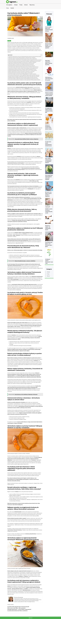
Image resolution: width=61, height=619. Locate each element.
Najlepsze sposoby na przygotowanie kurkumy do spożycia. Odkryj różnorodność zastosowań (23, 77)
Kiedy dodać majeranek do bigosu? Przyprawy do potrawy (48, 62)
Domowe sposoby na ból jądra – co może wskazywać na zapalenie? (49, 45)
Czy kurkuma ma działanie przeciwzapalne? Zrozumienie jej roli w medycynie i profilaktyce (22, 62)
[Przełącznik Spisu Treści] (41, 55)
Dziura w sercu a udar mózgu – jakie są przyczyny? (16, 608)
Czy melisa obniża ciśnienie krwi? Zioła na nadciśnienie (17, 610)
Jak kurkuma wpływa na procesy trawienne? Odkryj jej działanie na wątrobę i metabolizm (22, 73)
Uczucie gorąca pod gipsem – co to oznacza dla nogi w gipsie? (48, 244)
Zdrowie (48, 275)
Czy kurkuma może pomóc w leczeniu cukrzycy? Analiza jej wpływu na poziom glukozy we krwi (23, 68)
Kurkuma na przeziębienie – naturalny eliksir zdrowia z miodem (48, 127)
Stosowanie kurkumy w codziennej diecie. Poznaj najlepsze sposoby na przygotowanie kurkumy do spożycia (25, 59)
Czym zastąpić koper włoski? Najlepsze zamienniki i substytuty (49, 177)
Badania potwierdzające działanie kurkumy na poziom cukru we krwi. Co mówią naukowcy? (23, 70)
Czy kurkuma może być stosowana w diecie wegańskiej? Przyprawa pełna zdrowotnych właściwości (24, 75)
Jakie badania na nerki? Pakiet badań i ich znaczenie (49, 78)
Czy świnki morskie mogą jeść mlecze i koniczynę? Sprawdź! (18, 606)
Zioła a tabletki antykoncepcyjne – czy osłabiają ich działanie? (48, 160)
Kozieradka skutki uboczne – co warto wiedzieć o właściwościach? (19, 609)
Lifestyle (48, 271)
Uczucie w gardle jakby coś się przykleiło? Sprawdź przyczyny (49, 29)
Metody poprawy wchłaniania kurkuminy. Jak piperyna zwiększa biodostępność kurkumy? (22, 69)
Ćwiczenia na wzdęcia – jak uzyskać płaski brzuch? (48, 227)
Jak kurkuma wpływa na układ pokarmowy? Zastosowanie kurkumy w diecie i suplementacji (23, 58)
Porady (9, 40)
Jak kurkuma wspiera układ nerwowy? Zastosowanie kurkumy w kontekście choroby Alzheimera (23, 66)
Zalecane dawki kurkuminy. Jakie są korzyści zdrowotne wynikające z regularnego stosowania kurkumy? (25, 61)
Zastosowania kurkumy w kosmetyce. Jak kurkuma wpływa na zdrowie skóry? (21, 72)
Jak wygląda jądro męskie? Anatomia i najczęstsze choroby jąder (49, 110)
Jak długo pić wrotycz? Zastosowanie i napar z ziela (49, 261)
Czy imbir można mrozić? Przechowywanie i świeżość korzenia (48, 143)
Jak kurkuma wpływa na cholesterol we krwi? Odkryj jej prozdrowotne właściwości (21, 64)
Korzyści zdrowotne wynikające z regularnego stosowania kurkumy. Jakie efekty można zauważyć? (24, 76)
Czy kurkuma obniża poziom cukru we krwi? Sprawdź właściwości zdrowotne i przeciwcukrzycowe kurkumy (25, 56)
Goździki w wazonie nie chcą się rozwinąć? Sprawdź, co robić (48, 210)
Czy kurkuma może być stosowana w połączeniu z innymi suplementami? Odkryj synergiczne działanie (24, 79)
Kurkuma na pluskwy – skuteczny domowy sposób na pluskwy (49, 94)
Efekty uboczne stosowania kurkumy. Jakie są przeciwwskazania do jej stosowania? (21, 63)
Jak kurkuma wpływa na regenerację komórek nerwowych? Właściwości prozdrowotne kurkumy (23, 78)
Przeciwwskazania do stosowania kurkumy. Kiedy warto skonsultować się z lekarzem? (22, 65)
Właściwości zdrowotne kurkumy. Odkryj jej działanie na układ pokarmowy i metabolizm (22, 57)
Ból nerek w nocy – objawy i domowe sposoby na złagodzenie (48, 194)
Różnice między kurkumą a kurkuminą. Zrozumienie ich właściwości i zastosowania (21, 71)
